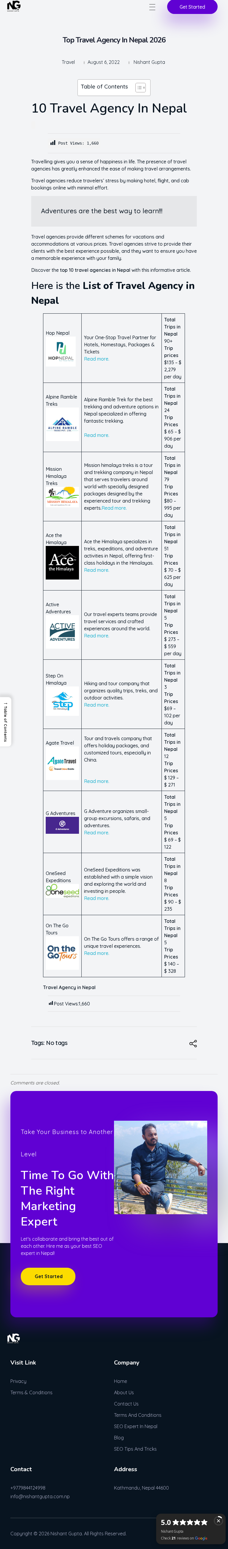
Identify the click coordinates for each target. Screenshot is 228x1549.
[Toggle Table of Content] (137, 88)
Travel (68, 62)
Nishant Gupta (149, 62)
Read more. (96, 359)
